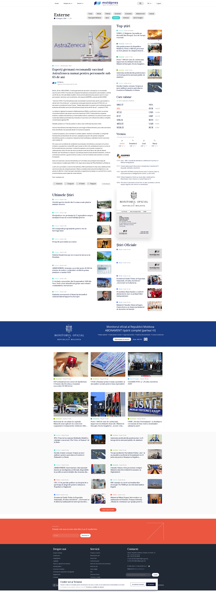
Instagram (70, 184)
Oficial (99, 14)
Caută (155, 575)
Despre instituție (57, 553)
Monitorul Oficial (94, 574)
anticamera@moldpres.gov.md (139, 558)
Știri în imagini (138, 18)
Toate (90, 14)
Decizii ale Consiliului (58, 569)
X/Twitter (82, 184)
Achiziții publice (57, 566)
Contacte (55, 577)
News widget (93, 569)
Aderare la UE (140, 14)
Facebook (59, 184)
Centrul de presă (94, 561)
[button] (158, 40)
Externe (62, 14)
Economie (128, 14)
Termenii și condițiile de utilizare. (95, 587)
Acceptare (151, 584)
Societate (118, 14)
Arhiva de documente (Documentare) (100, 563)
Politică (107, 14)
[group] (139, 34)
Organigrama (56, 558)
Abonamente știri (95, 555)
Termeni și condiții (95, 577)
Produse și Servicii (95, 553)
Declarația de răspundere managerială (63, 572)
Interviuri (126, 18)
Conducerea (56, 555)
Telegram (93, 184)
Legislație (55, 561)
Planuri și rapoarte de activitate (61, 563)
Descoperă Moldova (94, 18)
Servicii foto (93, 558)
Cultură (151, 14)
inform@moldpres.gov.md (138, 561)
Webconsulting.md (139, 569)
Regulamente (56, 574)
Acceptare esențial (138, 584)
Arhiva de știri (94, 566)
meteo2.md (131, 137)
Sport (107, 18)
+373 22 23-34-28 (135, 555)
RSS (91, 572)
